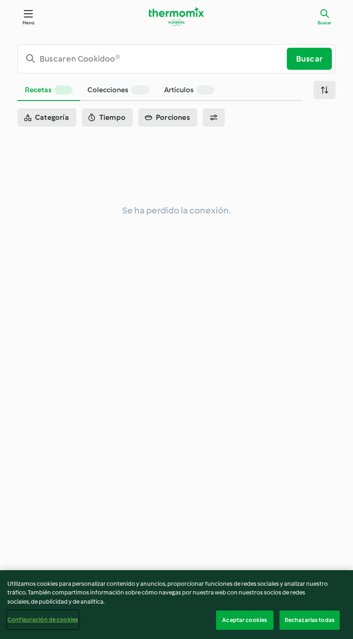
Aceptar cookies (244, 620)
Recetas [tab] (38, 89)
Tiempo (112, 117)
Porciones (173, 117)
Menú (29, 23)
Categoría (52, 117)
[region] (176, 604)
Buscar (324, 23)
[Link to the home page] (176, 16)
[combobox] (156, 59)
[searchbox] (156, 59)
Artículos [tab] (179, 89)
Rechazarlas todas (310, 620)
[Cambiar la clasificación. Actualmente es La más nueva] (324, 90)
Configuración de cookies (42, 619)
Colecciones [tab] (107, 89)
